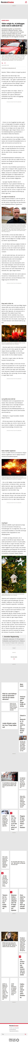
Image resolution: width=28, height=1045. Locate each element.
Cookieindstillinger (12, 1029)
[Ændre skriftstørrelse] (2, 63)
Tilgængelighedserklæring (13, 1031)
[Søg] (25, 1034)
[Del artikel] (5, 63)
